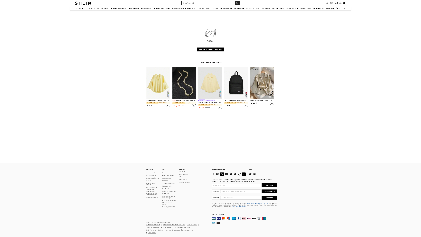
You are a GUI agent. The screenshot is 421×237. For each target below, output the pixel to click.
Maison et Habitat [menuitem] (278, 8)
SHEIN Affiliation (167, 194)
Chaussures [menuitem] (250, 8)
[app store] (250, 175)
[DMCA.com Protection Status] (218, 223)
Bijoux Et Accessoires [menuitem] (263, 8)
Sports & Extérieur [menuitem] (205, 8)
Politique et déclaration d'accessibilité (169, 207)
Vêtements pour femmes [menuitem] (118, 8)
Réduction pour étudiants (150, 184)
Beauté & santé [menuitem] (239, 8)
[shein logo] (83, 3)
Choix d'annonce (151, 230)
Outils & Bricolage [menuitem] (292, 8)
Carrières (148, 181)
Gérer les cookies (192, 225)
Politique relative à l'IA (167, 227)
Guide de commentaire (169, 191)
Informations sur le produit (167, 203)
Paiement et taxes (184, 177)
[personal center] (327, 3)
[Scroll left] (342, 8)
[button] (340, 3)
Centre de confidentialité (153, 225)
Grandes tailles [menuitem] (146, 8)
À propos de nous (151, 175)
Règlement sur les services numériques (152, 194)
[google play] (254, 175)
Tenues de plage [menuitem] (133, 8)
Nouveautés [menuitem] (91, 8)
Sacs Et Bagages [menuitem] (305, 8)
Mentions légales (151, 173)
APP (250, 170)
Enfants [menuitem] (215, 8)
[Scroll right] (344, 8)
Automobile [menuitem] (330, 8)
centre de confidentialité (239, 206)
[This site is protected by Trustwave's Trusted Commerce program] (213, 223)
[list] (229, 174)
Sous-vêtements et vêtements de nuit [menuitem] (184, 8)
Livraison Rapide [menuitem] (102, 8)
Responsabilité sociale (152, 178)
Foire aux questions (184, 182)
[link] (331, 3)
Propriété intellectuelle (183, 227)
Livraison (165, 173)
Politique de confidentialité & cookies (257, 203)
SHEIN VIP (165, 188)
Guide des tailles (167, 186)
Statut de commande (168, 183)
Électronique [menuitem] (340, 8)
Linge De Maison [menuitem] (318, 8)
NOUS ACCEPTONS (218, 214)
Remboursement (167, 178)
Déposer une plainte (152, 197)
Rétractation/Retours (168, 175)
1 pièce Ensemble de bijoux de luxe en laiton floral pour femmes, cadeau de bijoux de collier (184, 100)
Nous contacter (183, 174)
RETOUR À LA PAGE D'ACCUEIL (210, 49)
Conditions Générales (152, 227)
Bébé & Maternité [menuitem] (226, 8)
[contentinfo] (244, 218)
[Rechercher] (237, 3)
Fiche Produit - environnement (150, 190)
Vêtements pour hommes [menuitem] (161, 8)
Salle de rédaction (151, 187)
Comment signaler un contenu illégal (168, 197)
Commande (165, 181)
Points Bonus (183, 179)
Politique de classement (169, 200)
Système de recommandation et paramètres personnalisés (175, 230)
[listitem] (158, 88)
